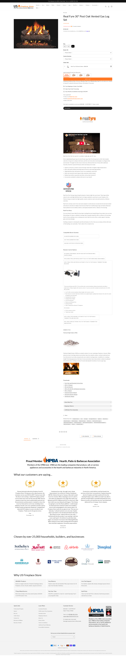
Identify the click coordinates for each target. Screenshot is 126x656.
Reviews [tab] (26, 438)
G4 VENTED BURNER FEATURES (71, 236)
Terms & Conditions (43, 622)
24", (88, 156)
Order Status (17, 615)
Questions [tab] (35, 438)
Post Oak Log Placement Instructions (74, 383)
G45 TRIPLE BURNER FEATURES (71, 239)
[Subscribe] (73, 636)
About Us (41, 618)
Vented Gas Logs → (80, 424)
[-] (66, 75)
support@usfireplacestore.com (75, 98)
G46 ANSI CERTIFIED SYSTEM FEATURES (73, 243)
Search (15, 611)
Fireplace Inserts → (76, 418)
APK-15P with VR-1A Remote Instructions (75, 388)
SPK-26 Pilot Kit (69, 387)
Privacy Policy (42, 620)
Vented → (73, 424)
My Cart (15, 613)
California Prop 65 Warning (44, 625)
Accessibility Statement (44, 627)
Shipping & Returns (43, 615)
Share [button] (66, 415)
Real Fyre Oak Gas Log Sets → (88, 422)
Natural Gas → (105, 418)
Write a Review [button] (97, 436)
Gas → (82, 418)
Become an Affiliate (18, 620)
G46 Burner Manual (69, 396)
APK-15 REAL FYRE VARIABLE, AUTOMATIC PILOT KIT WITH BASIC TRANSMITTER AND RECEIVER (80, 317)
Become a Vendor (18, 622)
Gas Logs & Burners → (93, 418)
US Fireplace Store (64, 647)
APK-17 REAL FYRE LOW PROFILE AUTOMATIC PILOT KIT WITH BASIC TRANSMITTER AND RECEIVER (85, 263)
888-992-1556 (73, 96)
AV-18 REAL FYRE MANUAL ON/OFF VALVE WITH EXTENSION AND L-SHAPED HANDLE (80, 254)
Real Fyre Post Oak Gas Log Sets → (100, 422)
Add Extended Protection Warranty (71, 72)
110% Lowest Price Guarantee (45, 611)
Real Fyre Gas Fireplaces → (68, 422)
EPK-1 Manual (68, 390)
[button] (38, 5)
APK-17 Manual (68, 385)
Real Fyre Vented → (67, 424)
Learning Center (42, 613)
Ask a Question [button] (85, 436)
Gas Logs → (86, 418)
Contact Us (16, 618)
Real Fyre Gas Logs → (78, 422)
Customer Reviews (43, 608)
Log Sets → (100, 418)
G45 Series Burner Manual (71, 394)
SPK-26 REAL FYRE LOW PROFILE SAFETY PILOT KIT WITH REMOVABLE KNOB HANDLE (84, 258)
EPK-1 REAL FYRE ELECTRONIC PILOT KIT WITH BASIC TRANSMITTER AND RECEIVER (80, 322)
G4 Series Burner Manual (71, 392)
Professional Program (18, 608)
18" (86, 156)
